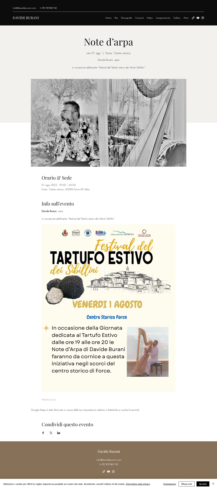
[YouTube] (198, 17)
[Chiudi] (213, 483)
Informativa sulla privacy (138, 484)
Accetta (203, 484)
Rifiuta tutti (186, 484)
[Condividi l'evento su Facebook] (43, 433)
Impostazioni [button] (169, 484)
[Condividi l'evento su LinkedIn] (58, 433)
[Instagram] (202, 17)
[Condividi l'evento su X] (50, 433)
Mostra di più (49, 399)
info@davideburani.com (24, 8)
